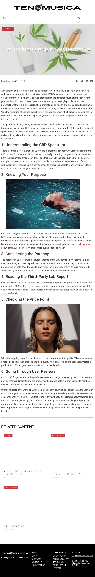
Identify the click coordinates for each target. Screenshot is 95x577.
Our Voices (36, 559)
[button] (77, 81)
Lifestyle (8, 29)
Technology (58, 562)
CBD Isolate (55, 161)
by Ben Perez (57, 477)
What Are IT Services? (66, 473)
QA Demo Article (15, 526)
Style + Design (59, 565)
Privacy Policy (38, 565)
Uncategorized (58, 435)
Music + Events (59, 556)
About (34, 556)
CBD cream (18, 101)
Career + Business (61, 559)
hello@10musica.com (84, 556)
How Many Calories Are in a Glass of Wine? (22, 472)
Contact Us (37, 562)
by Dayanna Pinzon (12, 477)
